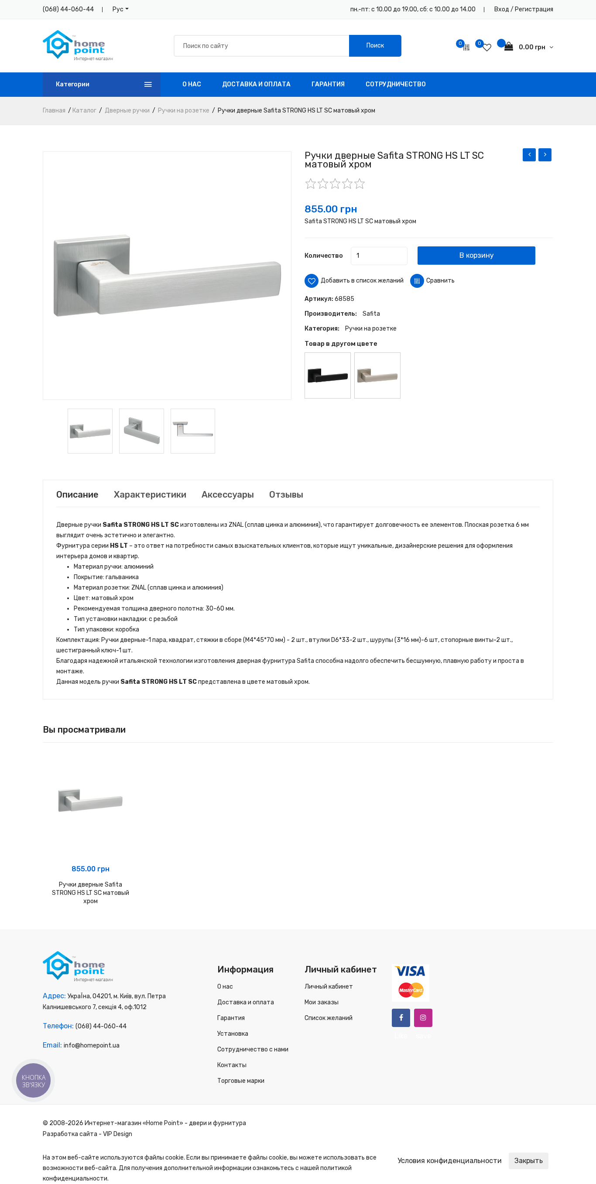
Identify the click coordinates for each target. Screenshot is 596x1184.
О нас (191, 84)
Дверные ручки (127, 110)
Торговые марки (240, 1081)
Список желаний (329, 1018)
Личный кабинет (329, 986)
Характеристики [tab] (150, 494)
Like (401, 1018)
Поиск (375, 45)
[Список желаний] (487, 47)
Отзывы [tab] (286, 494)
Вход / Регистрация (523, 9)
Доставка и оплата (256, 84)
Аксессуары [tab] (228, 494)
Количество (324, 255)
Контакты (232, 1065)
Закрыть (528, 1161)
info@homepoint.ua (92, 1045)
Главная (54, 110)
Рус (118, 9)
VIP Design (117, 1134)
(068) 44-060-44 (68, 9)
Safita (371, 313)
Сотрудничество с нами (252, 1049)
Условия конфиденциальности (449, 1161)
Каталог (84, 110)
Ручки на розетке (183, 110)
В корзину (476, 255)
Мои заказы (322, 1002)
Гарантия (328, 84)
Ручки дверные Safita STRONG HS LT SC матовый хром (90, 893)
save (423, 1018)
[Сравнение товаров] (466, 47)
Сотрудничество (396, 84)
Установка (232, 1033)
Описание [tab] (77, 494)
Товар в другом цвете (341, 344)
